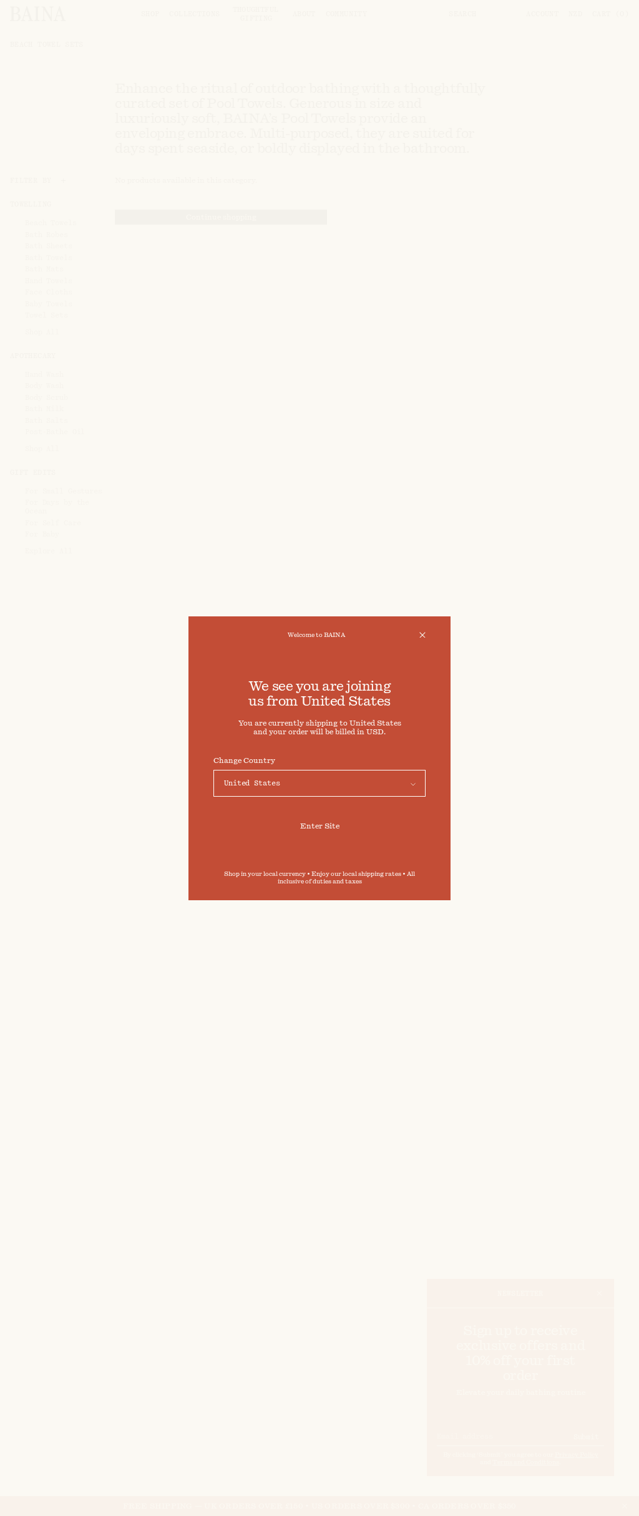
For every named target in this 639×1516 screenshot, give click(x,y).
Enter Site (319, 826)
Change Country (244, 760)
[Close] (422, 635)
